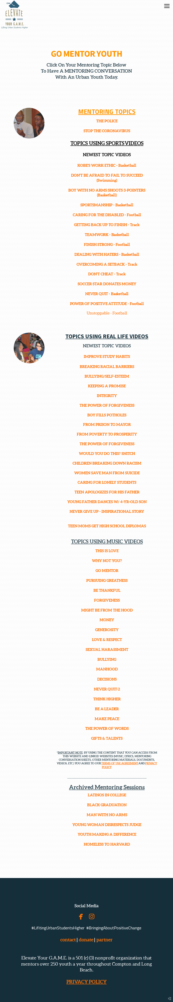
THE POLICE (107, 121)
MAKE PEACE (107, 719)
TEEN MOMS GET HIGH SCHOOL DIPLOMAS (107, 526)
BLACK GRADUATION (107, 805)
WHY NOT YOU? (107, 560)
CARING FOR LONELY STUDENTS (107, 482)
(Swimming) (107, 180)
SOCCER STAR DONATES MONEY (107, 284)
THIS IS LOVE (107, 551)
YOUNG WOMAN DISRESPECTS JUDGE (106, 824)
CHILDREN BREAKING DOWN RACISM (107, 463)
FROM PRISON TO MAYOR (107, 424)
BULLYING (106, 659)
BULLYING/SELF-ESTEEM (107, 376)
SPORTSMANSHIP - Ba (100, 205)
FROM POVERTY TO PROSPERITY (107, 434)
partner (104, 939)
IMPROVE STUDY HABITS (107, 356)
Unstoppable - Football (107, 313)
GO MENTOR (107, 570)
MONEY (107, 620)
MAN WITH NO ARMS (107, 815)
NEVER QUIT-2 (107, 689)
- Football (122, 244)
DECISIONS (107, 679)
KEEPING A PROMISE (107, 386)
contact (68, 939)
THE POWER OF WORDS (107, 728)
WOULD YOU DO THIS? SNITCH (107, 453)
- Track (134, 225)
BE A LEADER (107, 709)
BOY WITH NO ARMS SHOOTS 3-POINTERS (106, 190)
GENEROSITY (107, 630)
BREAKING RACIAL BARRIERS (107, 366)
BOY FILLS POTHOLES (106, 415)
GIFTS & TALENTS (107, 738)
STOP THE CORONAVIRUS (107, 131)
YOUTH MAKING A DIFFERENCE (107, 834)
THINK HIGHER (107, 699)
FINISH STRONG (98, 244)
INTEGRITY (107, 395)
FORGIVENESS (107, 600)
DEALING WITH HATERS (96, 254)
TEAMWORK (96, 234)
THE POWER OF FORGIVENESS (107, 405)
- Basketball (125, 165)
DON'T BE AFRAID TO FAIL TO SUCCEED (107, 175)
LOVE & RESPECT (107, 639)
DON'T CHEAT (100, 274)
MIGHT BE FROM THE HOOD (107, 610)
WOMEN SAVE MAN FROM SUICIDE (107, 473)
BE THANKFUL (106, 590)
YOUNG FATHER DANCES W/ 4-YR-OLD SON (107, 502)
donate (86, 939)
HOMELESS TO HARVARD (107, 844)
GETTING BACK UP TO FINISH (100, 225)
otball (136, 215)
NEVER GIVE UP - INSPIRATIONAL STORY (107, 511)
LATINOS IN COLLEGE (107, 795)
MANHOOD (107, 669)
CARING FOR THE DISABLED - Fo (102, 215)
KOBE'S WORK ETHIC (96, 165)
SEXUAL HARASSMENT (107, 649)
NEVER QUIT (96, 294)
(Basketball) (107, 195)
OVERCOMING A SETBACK (101, 264)
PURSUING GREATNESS (107, 580)
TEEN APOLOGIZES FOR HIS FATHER (106, 492)
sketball (126, 205)
